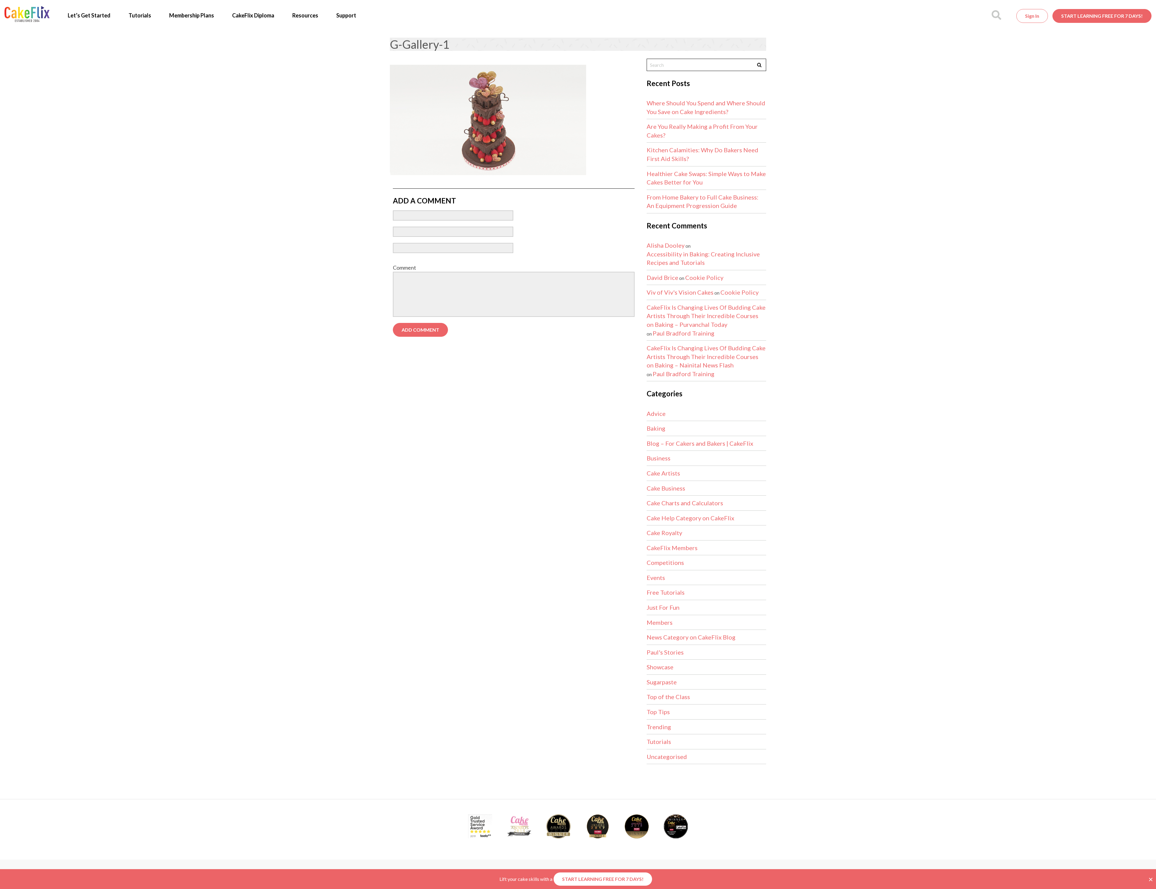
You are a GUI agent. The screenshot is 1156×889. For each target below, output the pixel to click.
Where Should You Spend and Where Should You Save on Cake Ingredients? (706, 107)
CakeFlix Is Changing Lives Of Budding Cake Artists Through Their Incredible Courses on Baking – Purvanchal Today (706, 316)
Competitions (665, 562)
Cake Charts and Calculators (685, 502)
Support (346, 15)
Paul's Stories (665, 652)
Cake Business (666, 488)
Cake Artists (663, 473)
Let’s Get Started (89, 15)
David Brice (662, 277)
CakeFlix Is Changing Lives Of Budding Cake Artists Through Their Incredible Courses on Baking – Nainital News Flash (706, 356)
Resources (305, 15)
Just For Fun (663, 607)
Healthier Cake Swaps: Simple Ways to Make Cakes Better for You (706, 178)
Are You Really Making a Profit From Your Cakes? (702, 131)
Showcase (660, 667)
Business (658, 458)
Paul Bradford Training (683, 333)
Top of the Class (668, 696)
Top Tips (658, 711)
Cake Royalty (664, 532)
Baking (656, 428)
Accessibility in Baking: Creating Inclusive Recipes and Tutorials (703, 258)
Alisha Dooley (666, 245)
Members (660, 622)
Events (656, 577)
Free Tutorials (666, 592)
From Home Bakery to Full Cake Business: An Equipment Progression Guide (702, 201)
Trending (659, 726)
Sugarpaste (662, 682)
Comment (404, 267)
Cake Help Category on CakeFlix (690, 518)
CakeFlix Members (672, 547)
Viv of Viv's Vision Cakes (680, 292)
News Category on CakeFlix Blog (691, 637)
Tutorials (140, 15)
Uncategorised (667, 756)
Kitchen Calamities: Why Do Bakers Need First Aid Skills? (702, 154)
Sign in (1032, 16)
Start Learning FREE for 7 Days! (1102, 16)
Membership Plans (191, 15)
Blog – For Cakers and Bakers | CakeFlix (700, 443)
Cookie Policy (704, 277)
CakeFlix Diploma (253, 15)
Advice (656, 413)
